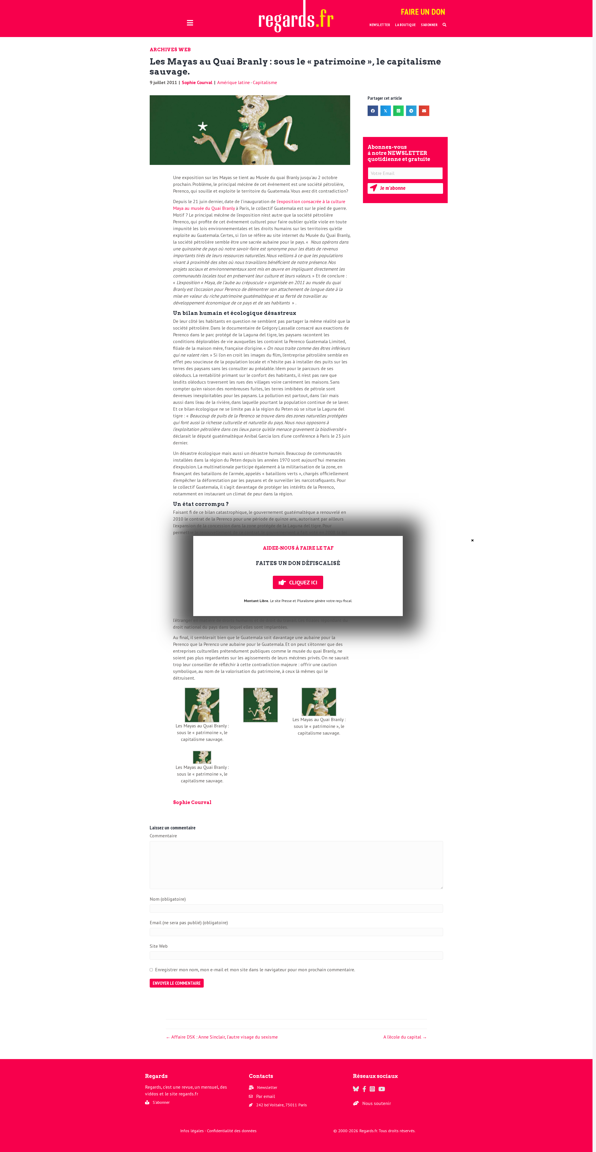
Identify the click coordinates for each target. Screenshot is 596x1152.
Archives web (170, 49)
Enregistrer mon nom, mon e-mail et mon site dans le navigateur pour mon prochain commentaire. (255, 970)
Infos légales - (193, 1130)
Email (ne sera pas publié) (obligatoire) (189, 923)
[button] (444, 25)
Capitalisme (265, 82)
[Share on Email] (424, 111)
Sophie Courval (197, 82)
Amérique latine (233, 82)
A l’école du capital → (405, 1037)
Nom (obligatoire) (168, 899)
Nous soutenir (376, 1103)
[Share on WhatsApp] (398, 111)
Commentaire (163, 836)
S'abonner (161, 1102)
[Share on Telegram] (411, 111)
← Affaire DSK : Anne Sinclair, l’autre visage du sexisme (222, 1037)
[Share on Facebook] (373, 111)
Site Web (159, 946)
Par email (265, 1096)
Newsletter (267, 1087)
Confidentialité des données (232, 1130)
